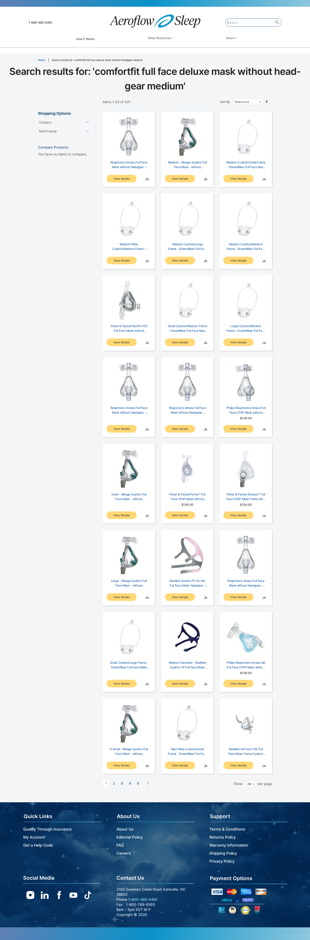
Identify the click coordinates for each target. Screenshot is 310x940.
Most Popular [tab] (48, 131)
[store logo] (155, 19)
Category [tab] (45, 122)
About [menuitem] (230, 38)
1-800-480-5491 (40, 22)
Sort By (225, 102)
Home (41, 60)
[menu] (155, 39)
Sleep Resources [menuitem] (159, 38)
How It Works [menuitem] (85, 39)
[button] (147, 178)
